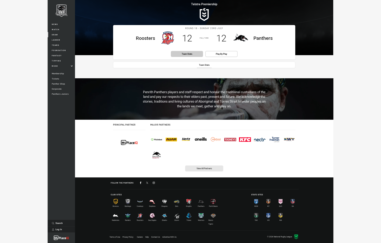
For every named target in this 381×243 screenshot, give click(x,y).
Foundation (59, 50)
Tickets (55, 78)
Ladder (56, 40)
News (55, 24)
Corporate (57, 89)
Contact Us (155, 237)
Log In (59, 229)
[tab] (204, 65)
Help (147, 237)
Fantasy (57, 55)
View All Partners (204, 168)
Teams (55, 45)
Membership (58, 73)
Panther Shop (58, 83)
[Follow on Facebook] (140, 182)
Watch (56, 29)
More (55, 66)
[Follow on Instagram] (154, 182)
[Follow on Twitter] (147, 182)
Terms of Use (115, 237)
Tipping (56, 61)
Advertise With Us (169, 237)
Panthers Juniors (60, 94)
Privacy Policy (127, 237)
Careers (140, 237)
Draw (55, 35)
